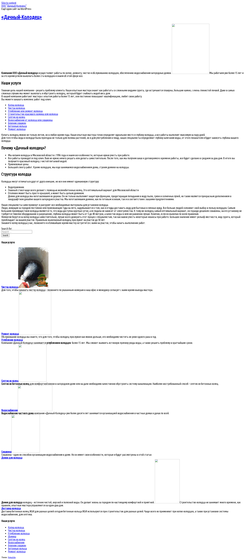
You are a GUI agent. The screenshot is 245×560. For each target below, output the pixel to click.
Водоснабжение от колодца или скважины (30, 120)
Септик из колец (16, 117)
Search (5, 235)
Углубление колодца (19, 533)
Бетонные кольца (17, 126)
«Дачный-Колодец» (21, 17)
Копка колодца (16, 105)
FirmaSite (12, 557)
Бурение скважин (17, 123)
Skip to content (8, 2)
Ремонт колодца (17, 129)
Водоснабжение (16, 542)
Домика (12, 536)
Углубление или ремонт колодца (25, 111)
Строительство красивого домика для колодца (33, 114)
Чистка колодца (16, 108)
